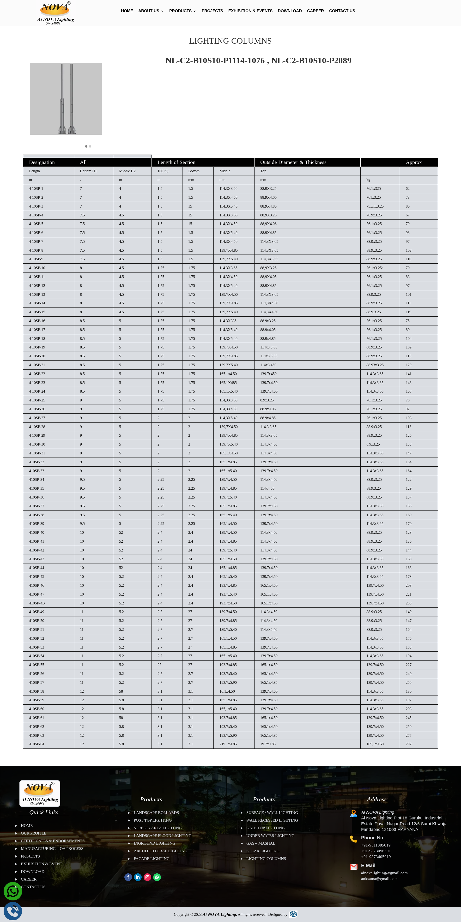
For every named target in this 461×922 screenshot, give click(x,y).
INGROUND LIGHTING (154, 843)
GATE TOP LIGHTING (265, 828)
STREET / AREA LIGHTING (158, 828)
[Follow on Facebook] (128, 877)
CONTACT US (342, 11)
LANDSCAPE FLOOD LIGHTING (162, 835)
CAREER (315, 11)
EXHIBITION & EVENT (41, 864)
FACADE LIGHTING (152, 858)
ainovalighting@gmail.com (384, 873)
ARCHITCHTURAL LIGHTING (160, 851)
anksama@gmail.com (379, 878)
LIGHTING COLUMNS (266, 858)
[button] (86, 146)
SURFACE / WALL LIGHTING (272, 812)
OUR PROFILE (33, 833)
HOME (127, 11)
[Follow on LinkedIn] (138, 877)
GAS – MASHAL (260, 843)
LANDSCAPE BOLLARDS (156, 812)
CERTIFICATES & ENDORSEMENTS (53, 841)
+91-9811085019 (376, 845)
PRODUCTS (180, 11)
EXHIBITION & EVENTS (250, 11)
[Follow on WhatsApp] (157, 877)
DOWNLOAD (290, 11)
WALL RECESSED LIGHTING (272, 820)
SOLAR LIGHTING (262, 851)
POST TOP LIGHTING (153, 820)
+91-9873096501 (376, 851)
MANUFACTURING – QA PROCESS (52, 848)
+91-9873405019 (376, 856)
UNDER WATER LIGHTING (270, 835)
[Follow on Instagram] (147, 877)
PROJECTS (212, 11)
